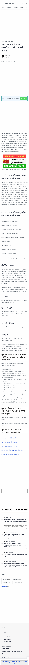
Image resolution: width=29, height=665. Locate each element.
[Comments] (26, 528)
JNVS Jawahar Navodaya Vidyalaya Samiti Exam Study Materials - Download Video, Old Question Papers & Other (15, 565)
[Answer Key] (15, 7)
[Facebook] (2, 657)
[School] (11, 552)
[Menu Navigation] (2, 3)
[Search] (24, 3)
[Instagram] (4, 657)
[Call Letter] (22, 7)
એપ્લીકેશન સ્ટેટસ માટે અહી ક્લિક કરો (10, 442)
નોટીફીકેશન (4, 454)
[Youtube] (8, 657)
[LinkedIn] (10, 657)
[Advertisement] (14, 26)
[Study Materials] (13, 532)
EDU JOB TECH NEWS (10, 4)
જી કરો (19, 454)
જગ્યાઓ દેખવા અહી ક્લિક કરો (8, 438)
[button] (22, 3)
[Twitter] (6, 657)
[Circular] (11, 517)
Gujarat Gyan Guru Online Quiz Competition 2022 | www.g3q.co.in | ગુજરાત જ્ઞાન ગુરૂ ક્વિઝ (15, 545)
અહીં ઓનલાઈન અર (13, 454)
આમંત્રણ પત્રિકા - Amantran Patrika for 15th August (15, 555)
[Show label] (5, 586)
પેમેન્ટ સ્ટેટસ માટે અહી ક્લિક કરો (9, 446)
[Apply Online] (8, 7)
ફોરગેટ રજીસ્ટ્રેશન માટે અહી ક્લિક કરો (12, 450)
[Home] (2, 7)
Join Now (23, 98)
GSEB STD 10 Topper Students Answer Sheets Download (14, 535)
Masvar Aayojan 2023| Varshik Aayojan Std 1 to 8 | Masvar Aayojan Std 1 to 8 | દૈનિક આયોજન (15, 521)
